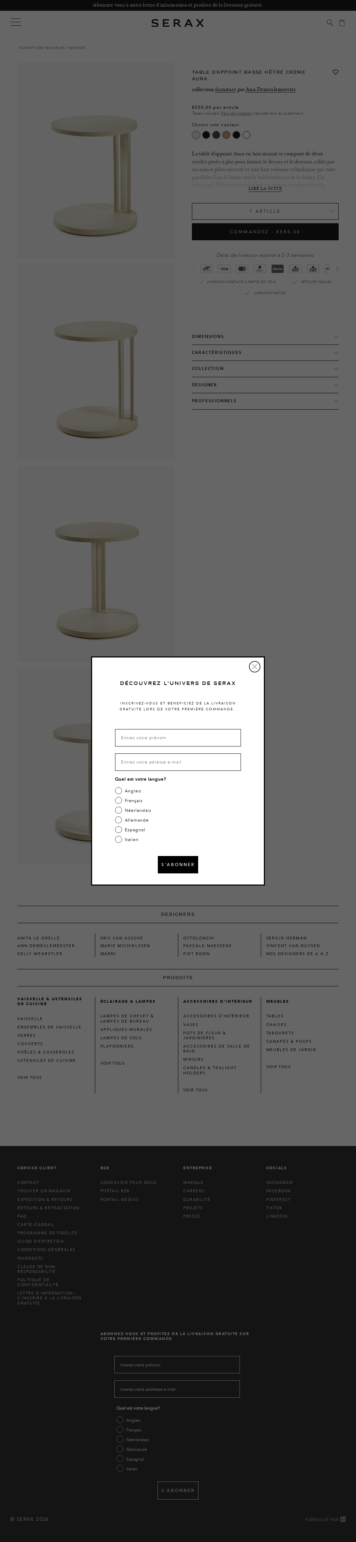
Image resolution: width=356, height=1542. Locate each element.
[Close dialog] (254, 666)
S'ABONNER (178, 864)
